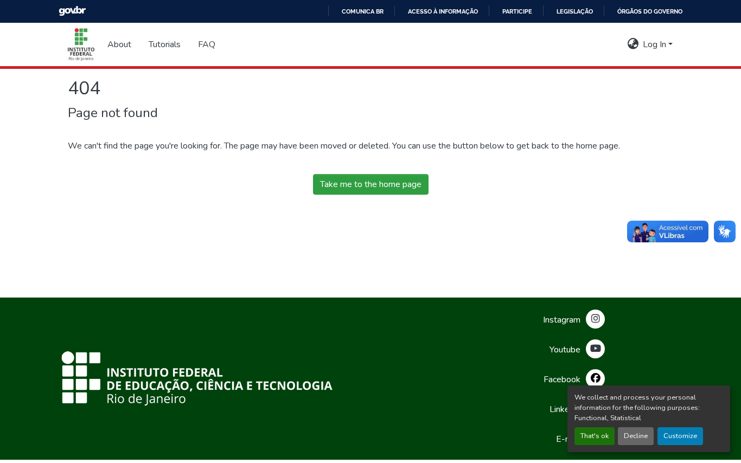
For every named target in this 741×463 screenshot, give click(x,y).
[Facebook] (595, 378)
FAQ (206, 44)
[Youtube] (595, 348)
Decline (636, 436)
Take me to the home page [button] (370, 184)
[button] (81, 44)
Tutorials (165, 44)
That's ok (594, 436)
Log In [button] (655, 44)
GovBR (72, 11)
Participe (517, 11)
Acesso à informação (443, 11)
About (119, 44)
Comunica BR (363, 11)
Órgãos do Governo (649, 11)
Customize (680, 436)
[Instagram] (595, 319)
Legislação (575, 11)
